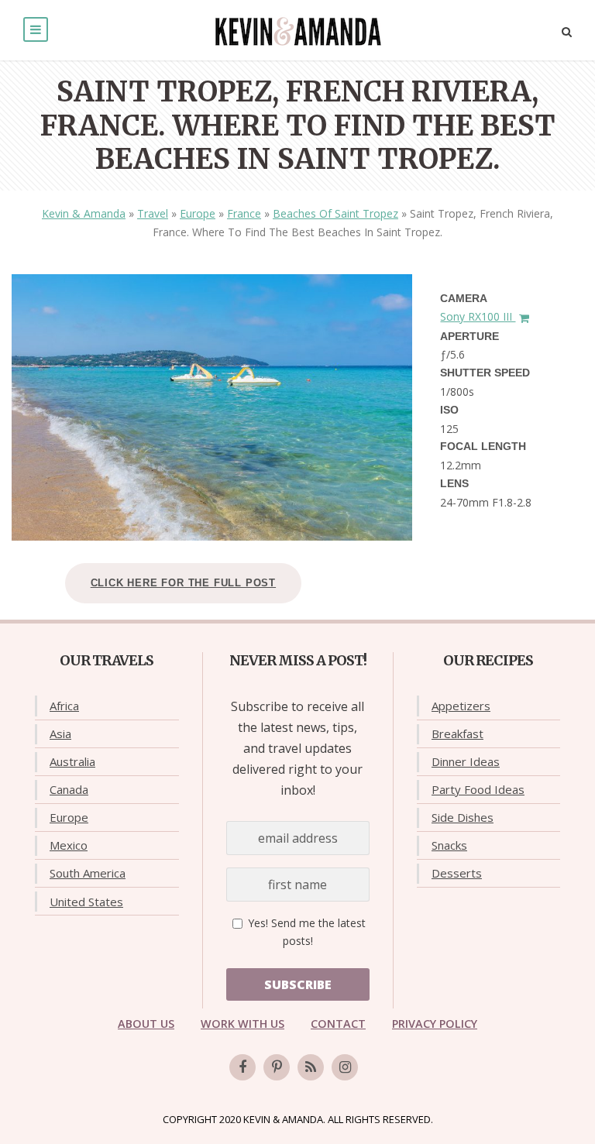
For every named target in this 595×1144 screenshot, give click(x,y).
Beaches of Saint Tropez (335, 213)
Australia (72, 761)
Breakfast (457, 733)
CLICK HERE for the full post (183, 583)
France (244, 213)
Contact (338, 1023)
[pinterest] (276, 1067)
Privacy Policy (434, 1023)
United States (86, 901)
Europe (197, 213)
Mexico (69, 845)
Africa (64, 705)
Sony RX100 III (477, 316)
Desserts (457, 873)
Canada (69, 789)
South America (88, 873)
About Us (146, 1023)
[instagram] (345, 1067)
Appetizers (461, 705)
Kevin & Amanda (84, 213)
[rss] (311, 1067)
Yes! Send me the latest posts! (305, 932)
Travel (152, 213)
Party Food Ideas (478, 789)
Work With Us (242, 1023)
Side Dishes (463, 817)
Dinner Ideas (466, 761)
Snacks (449, 845)
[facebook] (242, 1067)
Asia (60, 733)
